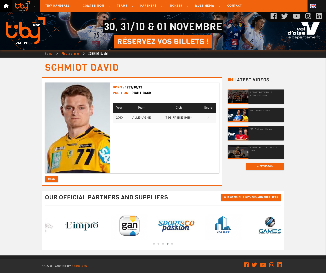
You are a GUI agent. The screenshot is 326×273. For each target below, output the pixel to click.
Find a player (70, 53)
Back (51, 178)
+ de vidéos (265, 166)
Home (48, 53)
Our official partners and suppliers (251, 197)
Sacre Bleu (79, 266)
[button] (154, 244)
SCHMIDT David (98, 53)
